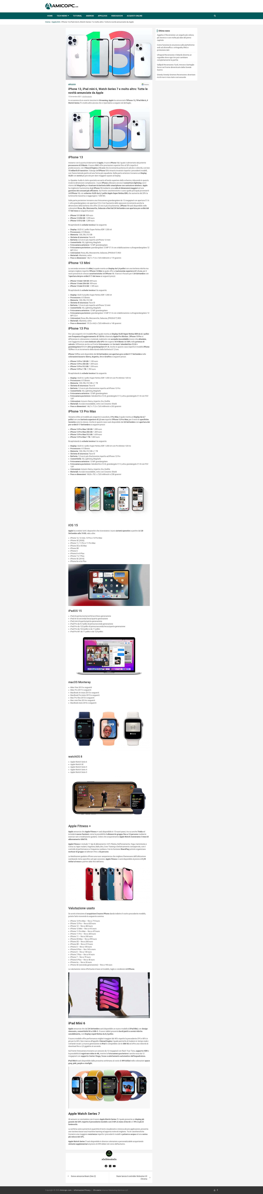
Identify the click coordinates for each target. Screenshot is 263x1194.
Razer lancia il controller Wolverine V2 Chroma (132, 1177)
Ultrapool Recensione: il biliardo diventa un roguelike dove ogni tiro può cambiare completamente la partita (174, 57)
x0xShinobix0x (87, 96)
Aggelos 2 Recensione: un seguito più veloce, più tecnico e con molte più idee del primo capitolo (175, 37)
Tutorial (77, 16)
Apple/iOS (102, 16)
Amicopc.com (66, 1190)
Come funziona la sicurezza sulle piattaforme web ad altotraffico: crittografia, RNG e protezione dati (175, 47)
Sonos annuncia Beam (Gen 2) (83, 1176)
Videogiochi (117, 16)
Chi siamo (97, 1190)
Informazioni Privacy (82, 1190)
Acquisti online (134, 16)
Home (50, 16)
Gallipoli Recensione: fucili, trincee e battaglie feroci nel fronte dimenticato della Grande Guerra (175, 67)
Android (90, 16)
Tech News (62, 16)
